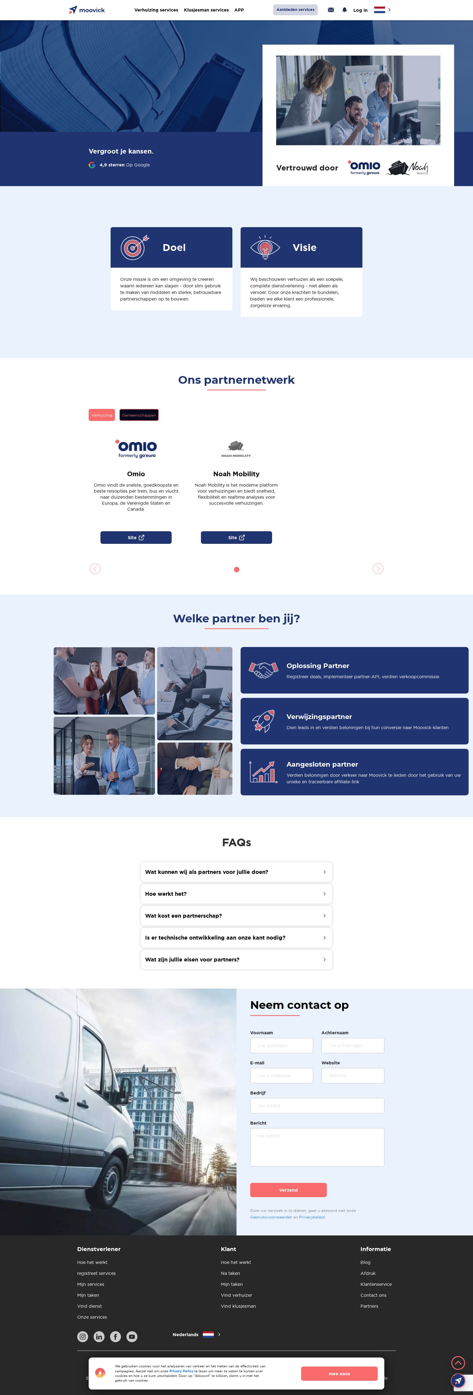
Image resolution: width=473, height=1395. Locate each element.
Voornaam (261, 1032)
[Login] (331, 10)
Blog (365, 1262)
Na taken (230, 1273)
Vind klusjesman (238, 1306)
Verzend (288, 1190)
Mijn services (90, 1284)
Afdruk (368, 1273)
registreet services (96, 1273)
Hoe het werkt (92, 1262)
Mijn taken (88, 1295)
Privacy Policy (181, 1371)
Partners (369, 1306)
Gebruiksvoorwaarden (271, 1217)
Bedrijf (258, 1092)
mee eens (339, 1373)
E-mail (257, 1062)
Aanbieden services (295, 9)
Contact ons (373, 1295)
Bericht (258, 1122)
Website (330, 1062)
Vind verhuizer (236, 1295)
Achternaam (334, 1032)
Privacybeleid (312, 1217)
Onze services (92, 1317)
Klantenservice (376, 1284)
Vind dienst (89, 1306)
